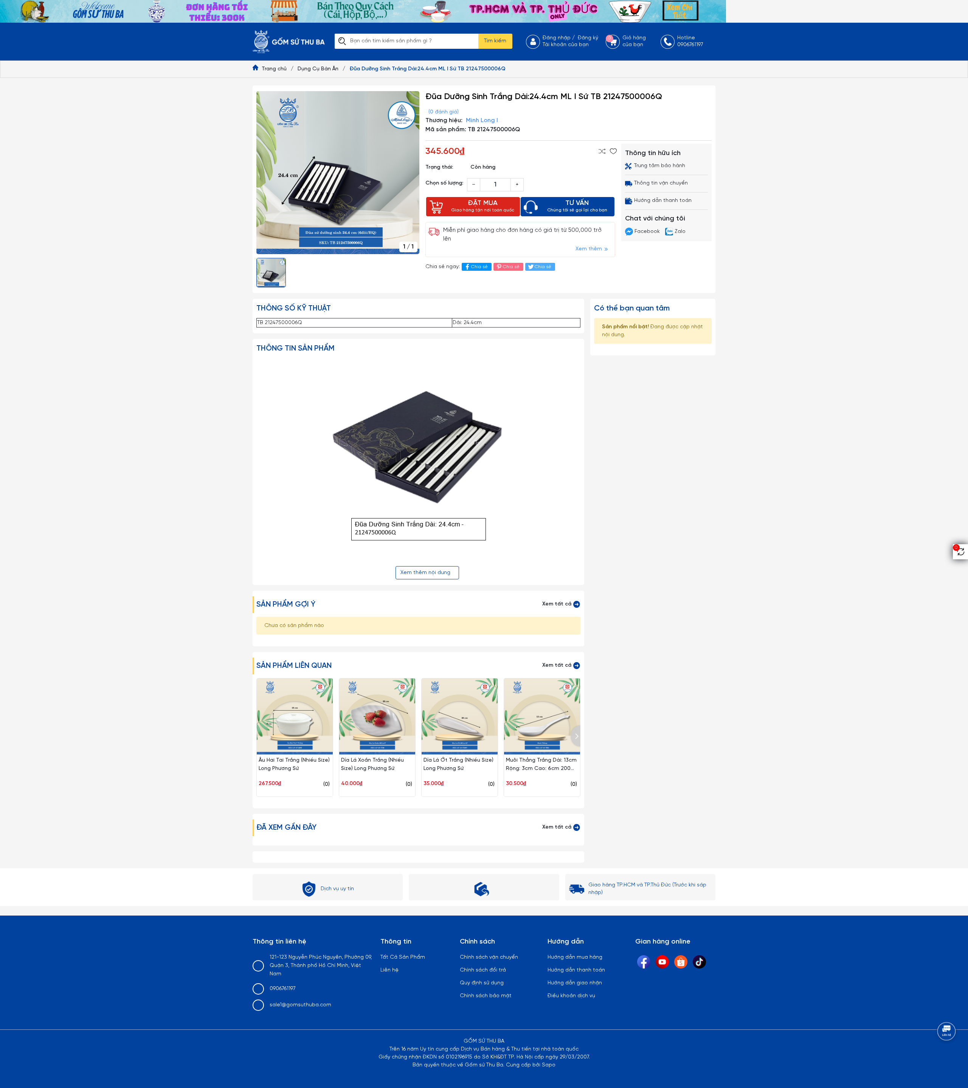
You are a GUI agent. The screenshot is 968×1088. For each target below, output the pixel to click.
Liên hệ (389, 970)
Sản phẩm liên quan (294, 666)
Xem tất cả (557, 604)
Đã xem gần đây (286, 828)
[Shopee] (680, 961)
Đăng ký (588, 38)
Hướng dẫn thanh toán (576, 970)
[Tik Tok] (699, 961)
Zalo (679, 231)
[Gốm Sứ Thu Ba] (363, 11)
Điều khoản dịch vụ (571, 996)
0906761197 (283, 989)
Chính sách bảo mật (486, 996)
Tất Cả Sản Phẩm (402, 957)
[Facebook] (643, 961)
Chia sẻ (479, 266)
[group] (337, 172)
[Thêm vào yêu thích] (613, 151)
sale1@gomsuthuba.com (300, 1005)
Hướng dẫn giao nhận (575, 983)
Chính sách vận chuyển (489, 957)
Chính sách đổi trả (483, 970)
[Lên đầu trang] (947, 1052)
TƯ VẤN (577, 206)
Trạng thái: (439, 167)
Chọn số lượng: (444, 183)
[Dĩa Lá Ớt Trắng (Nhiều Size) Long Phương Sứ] (460, 716)
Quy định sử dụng (482, 983)
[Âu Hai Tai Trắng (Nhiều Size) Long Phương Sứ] (295, 716)
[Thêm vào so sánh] (602, 151)
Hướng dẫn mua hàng (575, 957)
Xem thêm (589, 249)
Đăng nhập (557, 38)
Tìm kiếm (495, 41)
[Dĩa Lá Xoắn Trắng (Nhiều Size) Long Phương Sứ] (377, 716)
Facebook (647, 231)
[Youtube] (662, 961)
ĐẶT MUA (482, 206)
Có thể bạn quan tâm (632, 308)
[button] (575, 736)
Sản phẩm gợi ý (285, 604)
